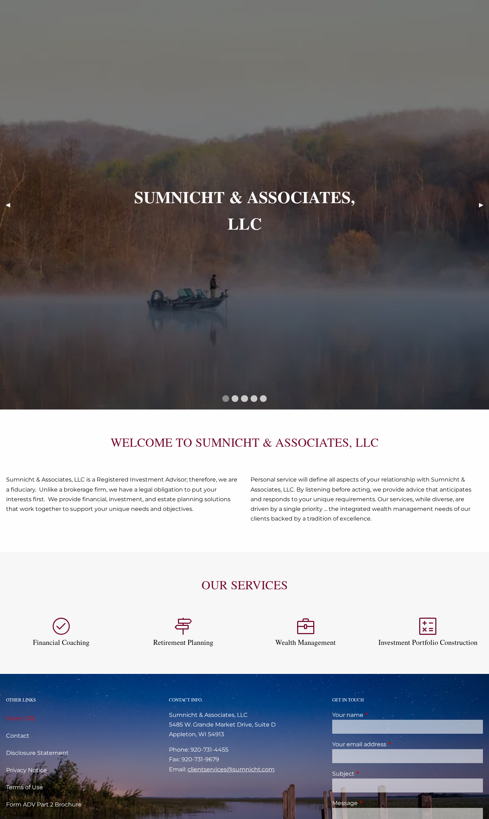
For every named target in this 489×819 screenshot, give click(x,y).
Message (374, 803)
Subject (373, 773)
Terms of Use (24, 787)
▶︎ (484, 204)
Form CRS (20, 718)
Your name (377, 715)
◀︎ (11, 204)
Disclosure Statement (37, 752)
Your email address (389, 744)
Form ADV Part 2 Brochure (44, 804)
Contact (17, 735)
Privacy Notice (26, 770)
